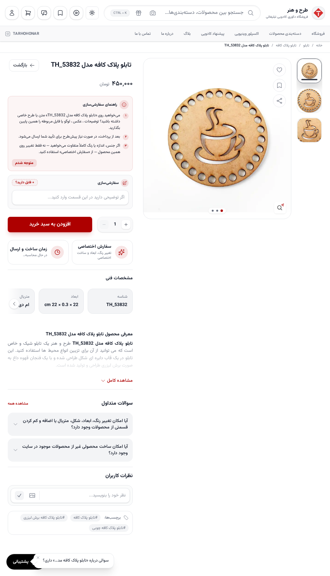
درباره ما (167, 34)
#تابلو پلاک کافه (85, 518)
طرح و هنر (297, 10)
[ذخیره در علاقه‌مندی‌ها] (279, 85)
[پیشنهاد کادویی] (138, 13)
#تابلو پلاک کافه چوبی (108, 528)
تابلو (306, 45)
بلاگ (187, 34)
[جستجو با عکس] (153, 13)
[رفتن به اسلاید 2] (309, 100)
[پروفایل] (12, 13)
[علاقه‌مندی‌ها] (60, 13)
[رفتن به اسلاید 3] (309, 130)
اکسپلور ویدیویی (247, 34)
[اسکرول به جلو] (14, 304)
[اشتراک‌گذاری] (279, 100)
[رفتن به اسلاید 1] (309, 71)
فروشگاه (318, 34)
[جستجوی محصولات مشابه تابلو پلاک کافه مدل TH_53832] (280, 208)
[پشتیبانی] (44, 13)
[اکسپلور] (76, 13)
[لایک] (279, 69)
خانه (319, 45)
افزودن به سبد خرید (50, 224)
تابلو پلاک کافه (286, 45)
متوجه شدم (24, 163)
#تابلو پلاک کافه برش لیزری (44, 518)
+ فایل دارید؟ (24, 182)
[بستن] (38, 558)
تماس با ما (143, 34)
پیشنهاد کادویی (212, 34)
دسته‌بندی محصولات (285, 34)
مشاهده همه (18, 403)
